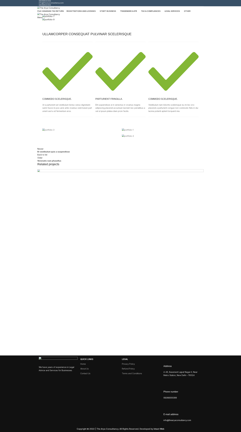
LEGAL (125, 359)
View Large (201, 171)
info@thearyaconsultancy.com (51, 3)
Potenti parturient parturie (62, 345)
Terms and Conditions (132, 373)
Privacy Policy (128, 364)
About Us (84, 368)
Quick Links (86, 359)
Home (83, 364)
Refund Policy (128, 368)
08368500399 (45, 5)
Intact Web (159, 429)
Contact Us (85, 373)
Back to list (42, 154)
